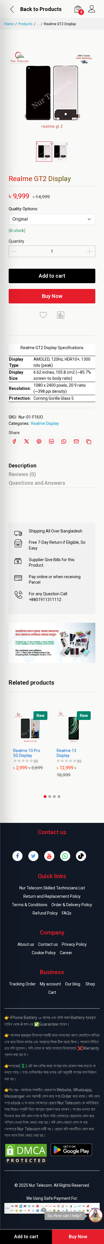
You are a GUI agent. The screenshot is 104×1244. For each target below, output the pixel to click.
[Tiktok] (81, 856)
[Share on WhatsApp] (64, 441)
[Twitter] (33, 856)
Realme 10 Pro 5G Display (26, 753)
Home (9, 24)
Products (25, 24)
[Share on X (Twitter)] (26, 441)
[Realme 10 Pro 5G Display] (30, 728)
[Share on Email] (76, 441)
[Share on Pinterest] (39, 441)
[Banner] (52, 642)
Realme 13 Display (66, 753)
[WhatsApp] (65, 856)
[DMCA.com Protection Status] (26, 1153)
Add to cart (52, 276)
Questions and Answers (37, 483)
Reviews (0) (22, 474)
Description (22, 465)
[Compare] (60, 315)
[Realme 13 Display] (74, 728)
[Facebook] (17, 856)
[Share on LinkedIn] (51, 441)
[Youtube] (49, 856)
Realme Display (45, 423)
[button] (45, 796)
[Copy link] (88, 441)
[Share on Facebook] (14, 441)
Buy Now (52, 296)
